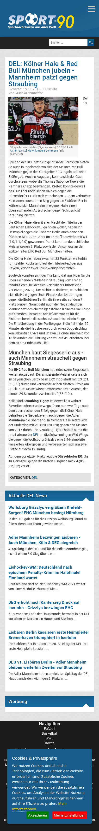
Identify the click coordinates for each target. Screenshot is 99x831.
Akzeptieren (37, 815)
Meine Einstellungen (69, 815)
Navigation (49, 723)
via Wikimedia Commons (43, 150)
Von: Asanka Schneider (25, 93)
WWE (49, 738)
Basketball (49, 733)
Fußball (49, 729)
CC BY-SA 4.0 (18, 150)
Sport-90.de (41, 21)
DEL (36, 435)
